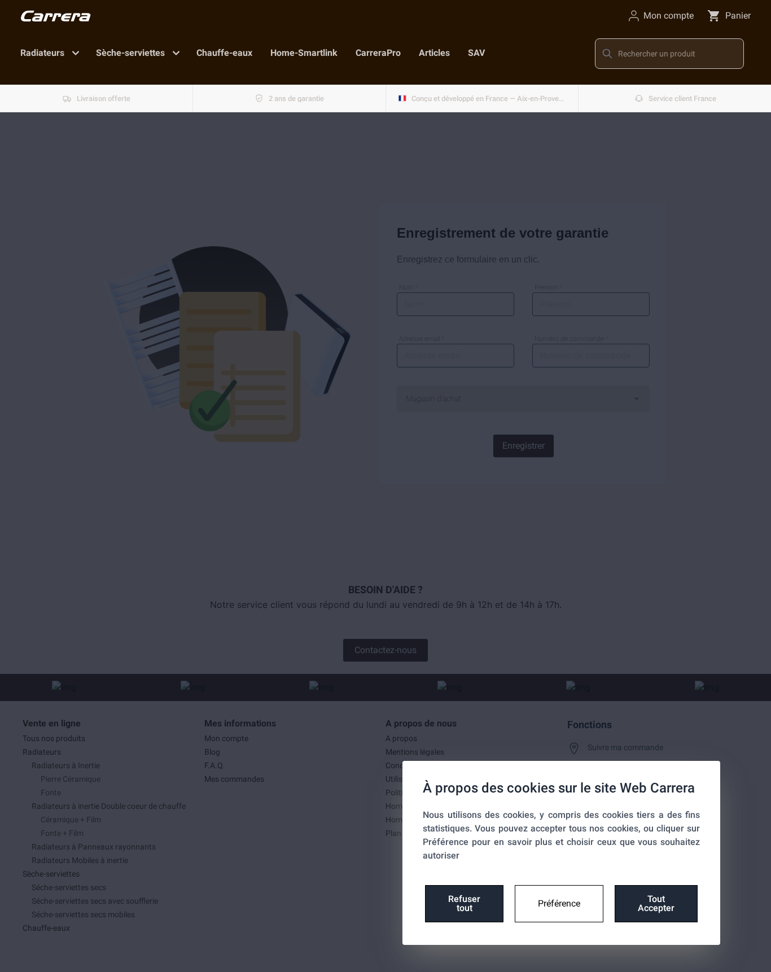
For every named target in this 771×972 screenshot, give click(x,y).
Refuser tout (464, 903)
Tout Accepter (656, 903)
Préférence (559, 903)
